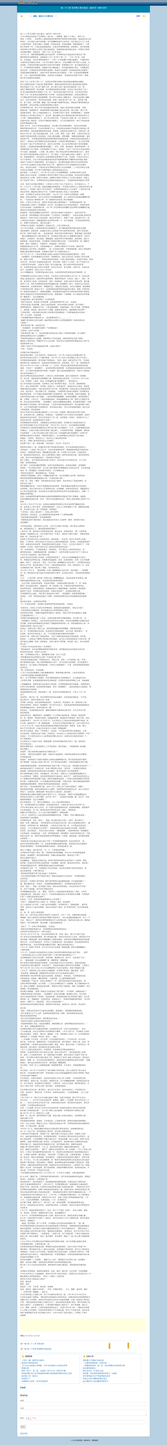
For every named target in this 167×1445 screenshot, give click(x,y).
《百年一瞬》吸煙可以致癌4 (32, 1360)
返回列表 (23, 1433)
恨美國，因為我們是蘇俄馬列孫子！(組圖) (100, 1373)
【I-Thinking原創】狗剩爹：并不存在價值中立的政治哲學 (44, 1365)
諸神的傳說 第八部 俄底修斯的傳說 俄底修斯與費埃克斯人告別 (46, 1373)
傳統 (144, 16)
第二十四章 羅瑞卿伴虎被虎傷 (39, 1349)
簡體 (138, 16)
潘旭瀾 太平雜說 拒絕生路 (93, 1360)
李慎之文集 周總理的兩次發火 (95, 1379)
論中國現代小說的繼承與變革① (95, 1381)
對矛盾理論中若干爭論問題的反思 (96, 1376)
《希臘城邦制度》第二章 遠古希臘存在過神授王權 (104, 1365)
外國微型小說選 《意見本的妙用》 (35, 1381)
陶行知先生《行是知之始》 (94, 1371)
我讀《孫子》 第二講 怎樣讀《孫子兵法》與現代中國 (43, 1371)
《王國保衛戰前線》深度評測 (95, 1363)
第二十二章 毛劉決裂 (35, 1344)
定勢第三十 (26, 1379)
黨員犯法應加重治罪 (29, 1363)
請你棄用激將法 (89, 1368)
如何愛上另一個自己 (29, 1376)
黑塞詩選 (25, 1368)
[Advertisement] (61, 25)
